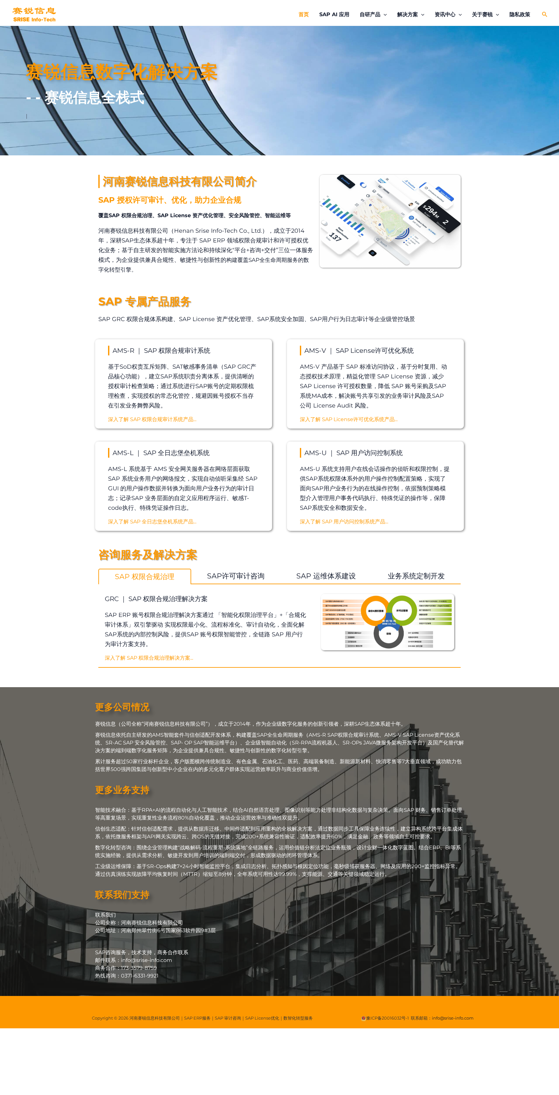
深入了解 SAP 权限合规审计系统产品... (152, 419)
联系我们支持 (122, 894)
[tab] (144, 576)
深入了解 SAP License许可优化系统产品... (349, 419)
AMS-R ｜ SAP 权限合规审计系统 (161, 350)
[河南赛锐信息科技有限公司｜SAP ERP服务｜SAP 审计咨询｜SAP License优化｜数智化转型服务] (34, 14)
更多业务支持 (122, 789)
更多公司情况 (122, 706)
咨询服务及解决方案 (147, 554)
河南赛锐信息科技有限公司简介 (180, 181)
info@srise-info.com (453, 1018)
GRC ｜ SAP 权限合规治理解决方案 (156, 599)
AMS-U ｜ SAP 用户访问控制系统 (353, 453)
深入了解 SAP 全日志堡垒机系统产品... (152, 522)
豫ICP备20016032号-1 (387, 1018)
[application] (383, 15)
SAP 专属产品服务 (144, 301)
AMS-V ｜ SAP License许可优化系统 (359, 350)
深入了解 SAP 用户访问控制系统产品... (344, 522)
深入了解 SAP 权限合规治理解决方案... (149, 658)
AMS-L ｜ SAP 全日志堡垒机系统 (161, 453)
